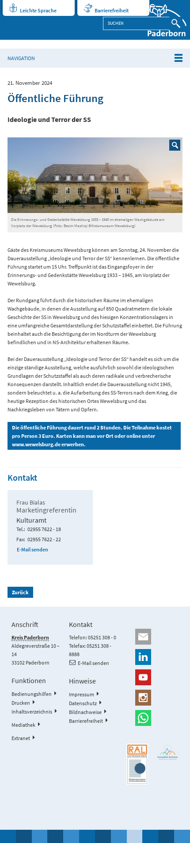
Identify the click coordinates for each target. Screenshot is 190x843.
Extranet (20, 738)
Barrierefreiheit (112, 10)
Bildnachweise (85, 712)
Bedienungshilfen (31, 694)
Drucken (20, 702)
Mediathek (23, 724)
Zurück (20, 592)
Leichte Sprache (38, 10)
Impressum (81, 694)
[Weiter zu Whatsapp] (152, 718)
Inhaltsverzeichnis (31, 711)
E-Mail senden (32, 549)
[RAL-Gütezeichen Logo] (137, 764)
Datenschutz (83, 703)
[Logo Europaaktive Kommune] (168, 752)
